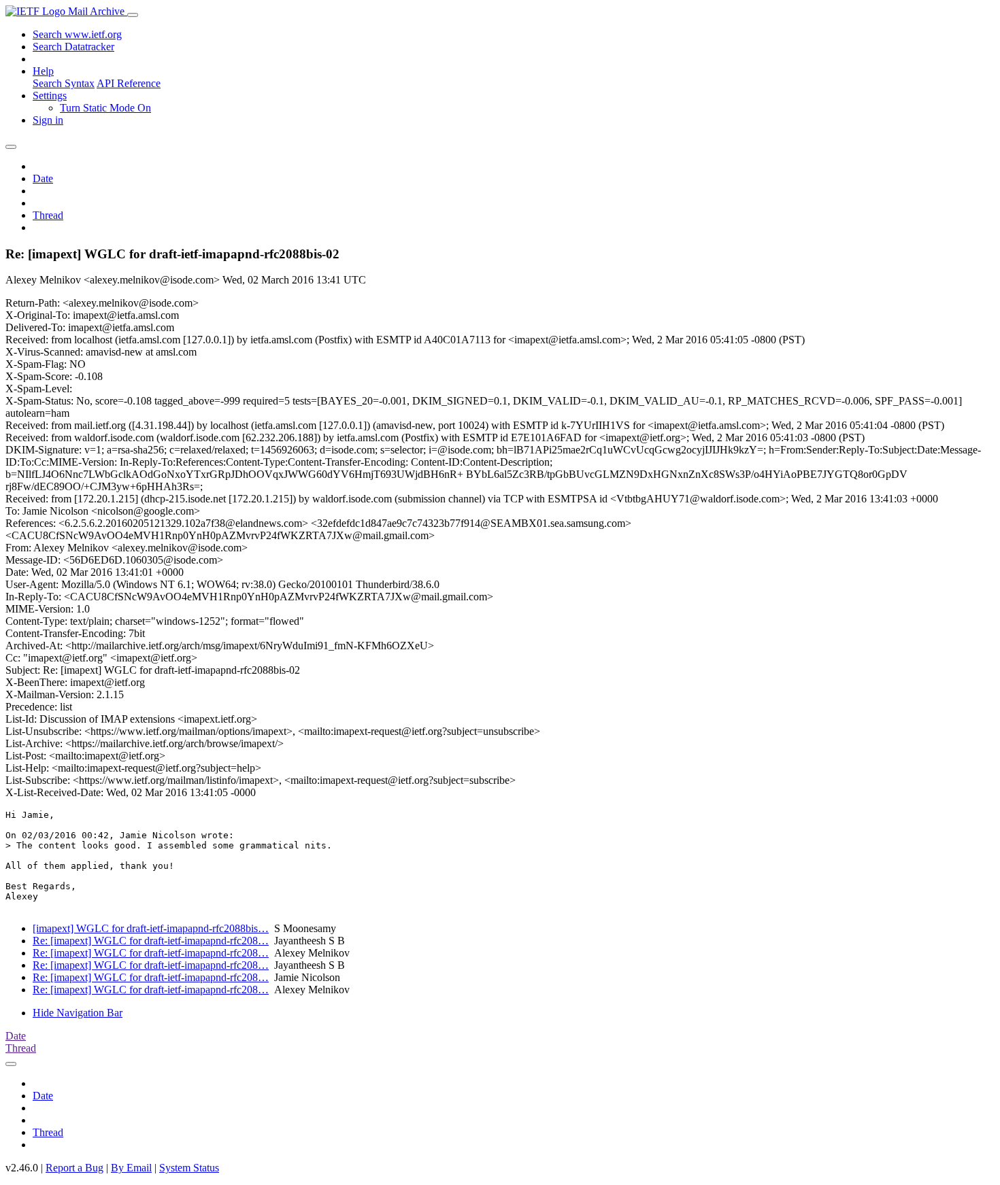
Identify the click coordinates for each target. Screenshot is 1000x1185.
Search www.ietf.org (77, 34)
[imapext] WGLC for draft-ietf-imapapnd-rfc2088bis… (151, 928)
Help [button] (43, 71)
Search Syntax (64, 83)
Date (43, 178)
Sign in (48, 120)
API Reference (129, 83)
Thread (48, 215)
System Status (189, 1167)
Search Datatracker (73, 46)
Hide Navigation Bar (77, 1012)
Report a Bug (74, 1167)
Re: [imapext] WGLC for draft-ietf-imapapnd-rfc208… (151, 940)
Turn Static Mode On (105, 108)
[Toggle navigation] (132, 15)
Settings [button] (50, 95)
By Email (131, 1167)
